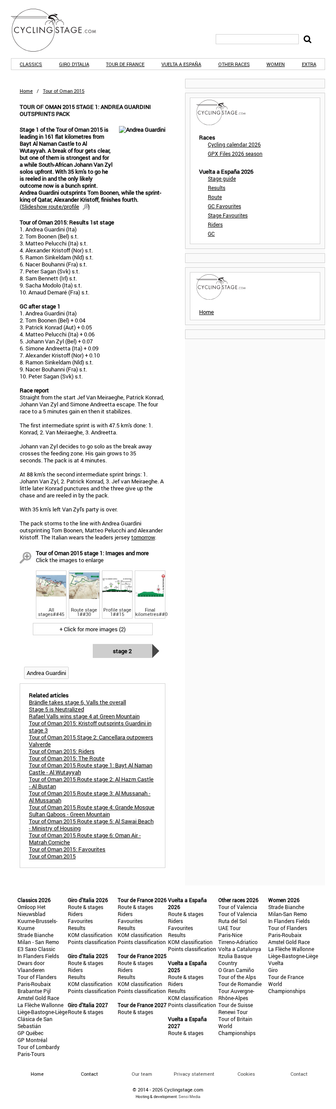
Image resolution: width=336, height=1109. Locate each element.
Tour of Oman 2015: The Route (67, 758)
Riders (215, 224)
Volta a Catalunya (239, 948)
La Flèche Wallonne (40, 1004)
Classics (31, 64)
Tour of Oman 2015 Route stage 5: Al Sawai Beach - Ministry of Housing (91, 824)
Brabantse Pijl (34, 990)
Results (216, 187)
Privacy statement (194, 1074)
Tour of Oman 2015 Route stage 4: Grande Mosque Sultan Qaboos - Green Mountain (91, 810)
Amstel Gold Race (38, 997)
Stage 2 (122, 651)
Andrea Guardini (46, 673)
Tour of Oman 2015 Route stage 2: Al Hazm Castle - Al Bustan (91, 782)
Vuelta (276, 962)
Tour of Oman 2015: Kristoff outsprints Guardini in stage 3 (90, 726)
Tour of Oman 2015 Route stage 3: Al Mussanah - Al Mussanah (89, 796)
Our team (142, 1074)
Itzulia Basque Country (235, 959)
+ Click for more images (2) (93, 629)
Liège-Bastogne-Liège (42, 1011)
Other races (234, 64)
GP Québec (30, 1032)
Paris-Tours (31, 1053)
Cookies (246, 1074)
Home (26, 90)
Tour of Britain (235, 1018)
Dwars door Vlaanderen (31, 966)
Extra (309, 64)
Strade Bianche (35, 934)
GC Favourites (224, 206)
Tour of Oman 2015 (52, 856)
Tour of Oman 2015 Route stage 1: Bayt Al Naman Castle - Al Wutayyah (90, 768)
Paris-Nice (230, 934)
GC (211, 233)
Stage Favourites (228, 215)
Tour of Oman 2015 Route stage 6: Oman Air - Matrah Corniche (85, 838)
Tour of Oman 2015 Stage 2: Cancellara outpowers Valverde (91, 740)
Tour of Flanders (37, 976)
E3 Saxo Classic (36, 948)
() (55, 206)
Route (215, 196)
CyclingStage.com (59, 30)
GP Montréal (32, 1039)
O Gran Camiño (236, 969)
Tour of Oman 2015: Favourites (67, 849)
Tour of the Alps (237, 976)
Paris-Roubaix (34, 983)
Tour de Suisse (235, 1004)
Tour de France (125, 64)
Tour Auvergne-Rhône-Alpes (236, 994)
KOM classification (90, 934)
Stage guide (222, 178)
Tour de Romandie (240, 983)
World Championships (237, 1029)
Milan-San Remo (287, 913)
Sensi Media (189, 1096)
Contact (299, 1074)
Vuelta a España (181, 64)
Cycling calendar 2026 (234, 144)
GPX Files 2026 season (235, 153)
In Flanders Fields (38, 955)
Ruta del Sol (232, 920)
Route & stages (85, 906)
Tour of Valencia (237, 906)
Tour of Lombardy (39, 1046)
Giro (273, 969)
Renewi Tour (233, 1011)
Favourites (80, 920)
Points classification (92, 941)
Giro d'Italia (74, 64)
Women (275, 64)
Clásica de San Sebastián (35, 1022)
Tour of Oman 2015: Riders (61, 751)
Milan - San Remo (38, 941)
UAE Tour (229, 927)
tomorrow (143, 537)
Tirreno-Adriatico (238, 941)
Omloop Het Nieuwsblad (32, 910)
